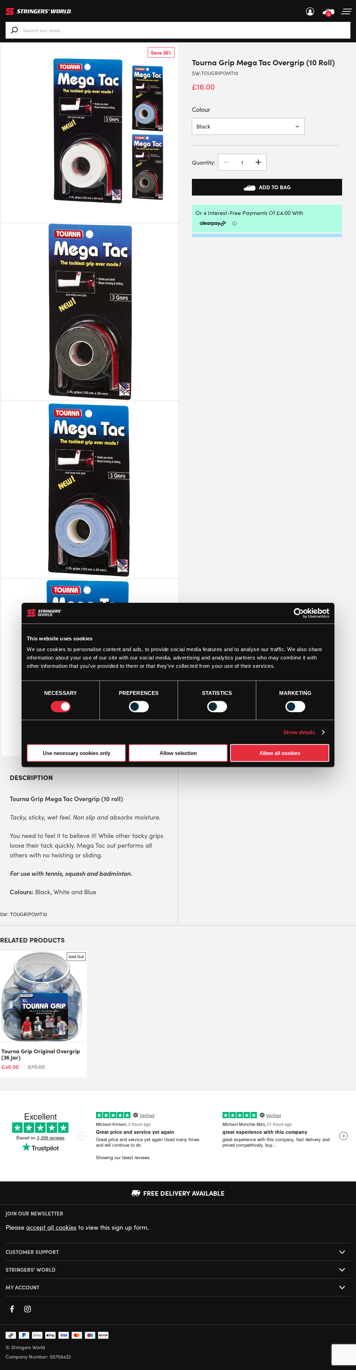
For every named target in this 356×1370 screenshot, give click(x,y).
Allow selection (178, 753)
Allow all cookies (279, 753)
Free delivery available (184, 1192)
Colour (201, 109)
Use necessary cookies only (76, 753)
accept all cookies (51, 1227)
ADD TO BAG (275, 187)
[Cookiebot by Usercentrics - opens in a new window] (298, 613)
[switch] (139, 706)
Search (14, 30)
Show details (299, 732)
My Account (310, 11)
